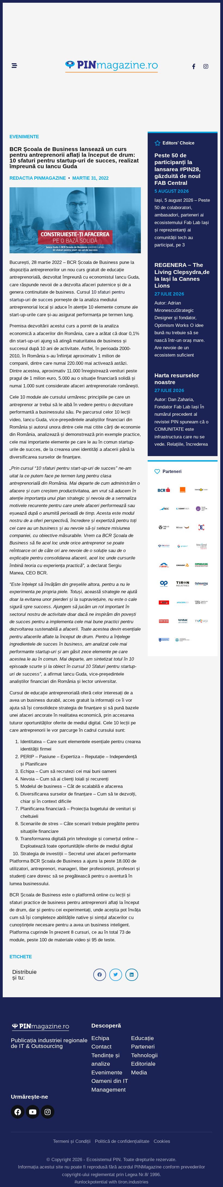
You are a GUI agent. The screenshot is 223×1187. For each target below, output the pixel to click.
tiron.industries (133, 1182)
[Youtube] (32, 1112)
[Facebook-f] (193, 66)
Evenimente (24, 136)
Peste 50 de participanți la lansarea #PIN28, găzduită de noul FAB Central (177, 169)
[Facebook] (17, 1112)
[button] (99, 975)
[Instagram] (205, 66)
